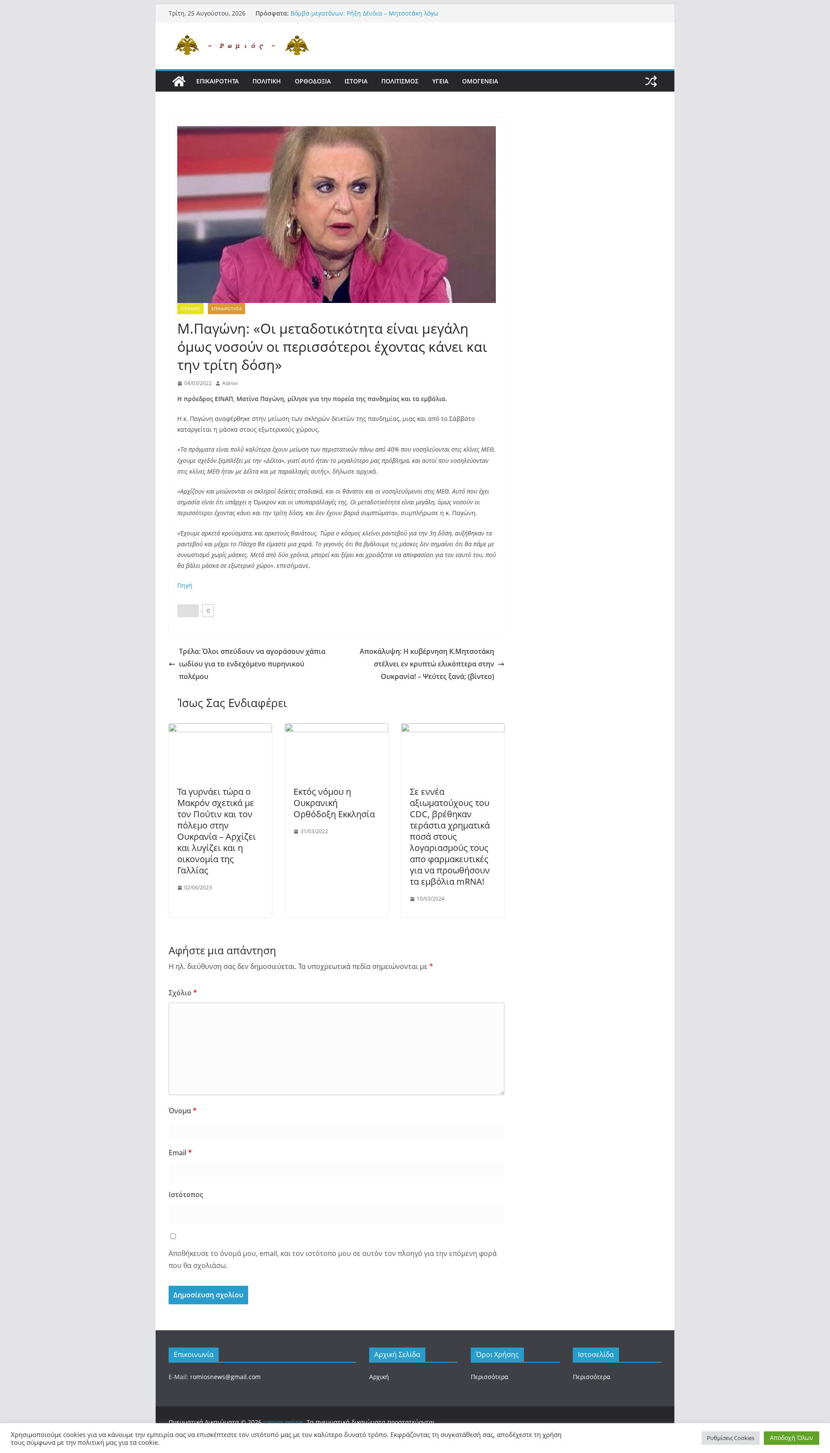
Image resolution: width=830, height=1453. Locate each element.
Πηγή (184, 585)
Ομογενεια (480, 81)
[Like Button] (188, 610)
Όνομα (183, 1110)
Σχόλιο (183, 992)
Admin (230, 383)
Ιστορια (356, 81)
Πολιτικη (266, 81)
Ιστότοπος (186, 1194)
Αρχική (379, 1377)
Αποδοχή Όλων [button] (791, 1438)
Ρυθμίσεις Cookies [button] (730, 1438)
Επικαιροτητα (217, 81)
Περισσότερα (489, 1377)
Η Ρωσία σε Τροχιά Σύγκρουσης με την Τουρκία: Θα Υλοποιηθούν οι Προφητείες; (365, 17)
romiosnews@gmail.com (225, 1377)
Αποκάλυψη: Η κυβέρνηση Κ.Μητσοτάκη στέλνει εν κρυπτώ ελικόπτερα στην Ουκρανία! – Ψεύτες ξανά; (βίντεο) (427, 664)
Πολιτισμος (399, 81)
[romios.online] (179, 81)
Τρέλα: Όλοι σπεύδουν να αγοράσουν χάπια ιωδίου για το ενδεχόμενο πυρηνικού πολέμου (252, 664)
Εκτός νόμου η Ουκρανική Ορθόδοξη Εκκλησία (334, 803)
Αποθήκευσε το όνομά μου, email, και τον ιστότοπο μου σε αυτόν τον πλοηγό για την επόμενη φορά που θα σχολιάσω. (333, 1260)
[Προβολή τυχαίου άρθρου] (651, 81)
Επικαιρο (190, 309)
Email (180, 1152)
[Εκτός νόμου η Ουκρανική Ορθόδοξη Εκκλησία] (336, 729)
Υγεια (440, 81)
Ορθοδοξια (313, 81)
